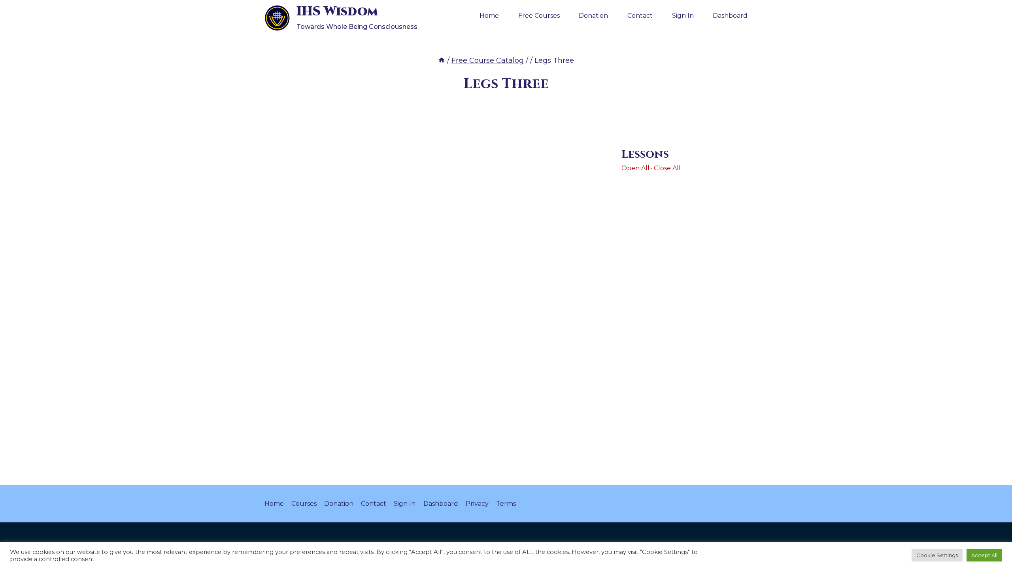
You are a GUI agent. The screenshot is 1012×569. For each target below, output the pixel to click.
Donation (593, 15)
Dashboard (730, 15)
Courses (304, 503)
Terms (506, 503)
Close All (667, 168)
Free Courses (539, 15)
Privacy (477, 503)
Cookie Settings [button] (937, 555)
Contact (640, 15)
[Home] (441, 60)
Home (489, 15)
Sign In (683, 15)
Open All (635, 168)
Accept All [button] (984, 555)
